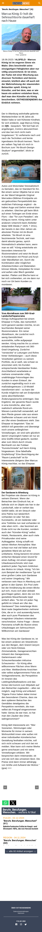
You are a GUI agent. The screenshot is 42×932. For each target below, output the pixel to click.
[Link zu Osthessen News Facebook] (16, 925)
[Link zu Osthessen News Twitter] (25, 925)
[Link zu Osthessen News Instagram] (21, 925)
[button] (3, 3)
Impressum (21, 913)
